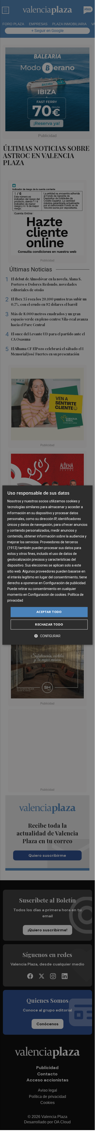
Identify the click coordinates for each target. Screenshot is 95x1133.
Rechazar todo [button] (49, 624)
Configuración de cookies (47, 595)
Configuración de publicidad (64, 583)
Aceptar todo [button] (49, 612)
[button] (47, 636)
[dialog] (47, 565)
